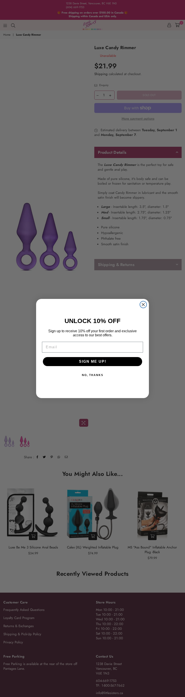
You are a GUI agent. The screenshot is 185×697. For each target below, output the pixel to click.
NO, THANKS (92, 375)
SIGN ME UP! (92, 361)
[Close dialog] (143, 304)
